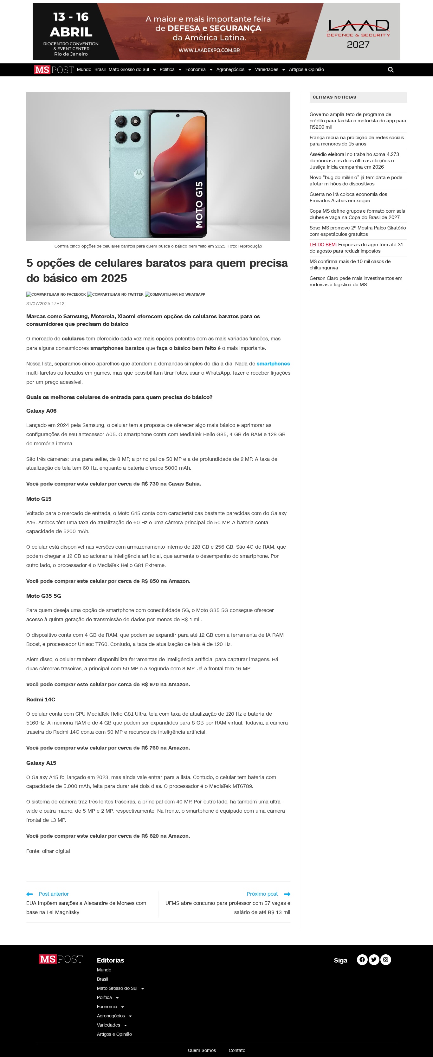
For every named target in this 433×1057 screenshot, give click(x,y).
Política (167, 70)
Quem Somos (202, 1050)
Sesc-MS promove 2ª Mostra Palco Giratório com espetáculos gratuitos (358, 231)
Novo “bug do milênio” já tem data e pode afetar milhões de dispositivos (356, 180)
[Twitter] (374, 959)
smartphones (273, 363)
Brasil (100, 70)
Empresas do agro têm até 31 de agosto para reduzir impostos (356, 248)
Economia (195, 70)
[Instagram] (385, 959)
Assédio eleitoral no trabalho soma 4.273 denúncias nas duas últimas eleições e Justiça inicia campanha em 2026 (354, 160)
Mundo (84, 70)
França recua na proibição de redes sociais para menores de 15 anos (357, 140)
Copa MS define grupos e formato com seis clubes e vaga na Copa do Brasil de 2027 (357, 214)
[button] (391, 70)
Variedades (266, 70)
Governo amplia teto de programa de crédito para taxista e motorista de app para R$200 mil (358, 120)
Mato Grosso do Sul (129, 70)
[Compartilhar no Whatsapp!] (175, 295)
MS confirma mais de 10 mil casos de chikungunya (350, 264)
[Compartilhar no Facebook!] (56, 295)
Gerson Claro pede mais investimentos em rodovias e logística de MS (356, 281)
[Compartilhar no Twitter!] (115, 295)
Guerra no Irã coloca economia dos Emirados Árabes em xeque (348, 197)
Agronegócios (230, 70)
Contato (237, 1050)
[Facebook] (362, 959)
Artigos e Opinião (306, 70)
